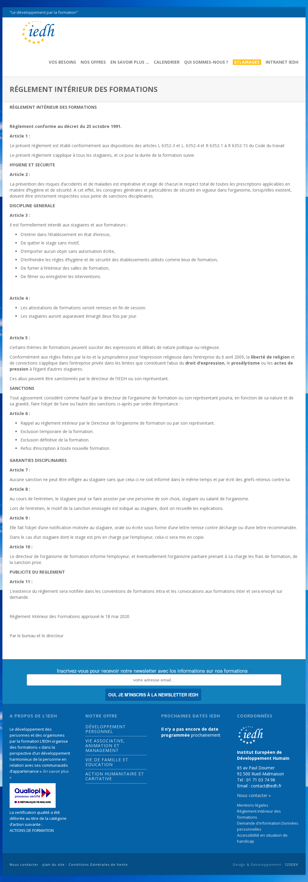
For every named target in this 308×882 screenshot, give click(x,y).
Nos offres (93, 62)
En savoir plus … (129, 62)
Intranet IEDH (282, 62)
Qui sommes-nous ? (206, 62)
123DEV (291, 864)
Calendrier (167, 62)
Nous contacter (24, 864)
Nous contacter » (254, 795)
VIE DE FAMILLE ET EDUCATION (106, 762)
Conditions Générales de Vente (98, 864)
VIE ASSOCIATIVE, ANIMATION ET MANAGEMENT (105, 745)
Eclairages (247, 62)
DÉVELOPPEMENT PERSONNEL (105, 729)
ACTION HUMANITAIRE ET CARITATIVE (114, 776)
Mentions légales (252, 805)
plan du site (53, 864)
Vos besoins (62, 62)
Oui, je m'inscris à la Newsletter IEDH (153, 695)
